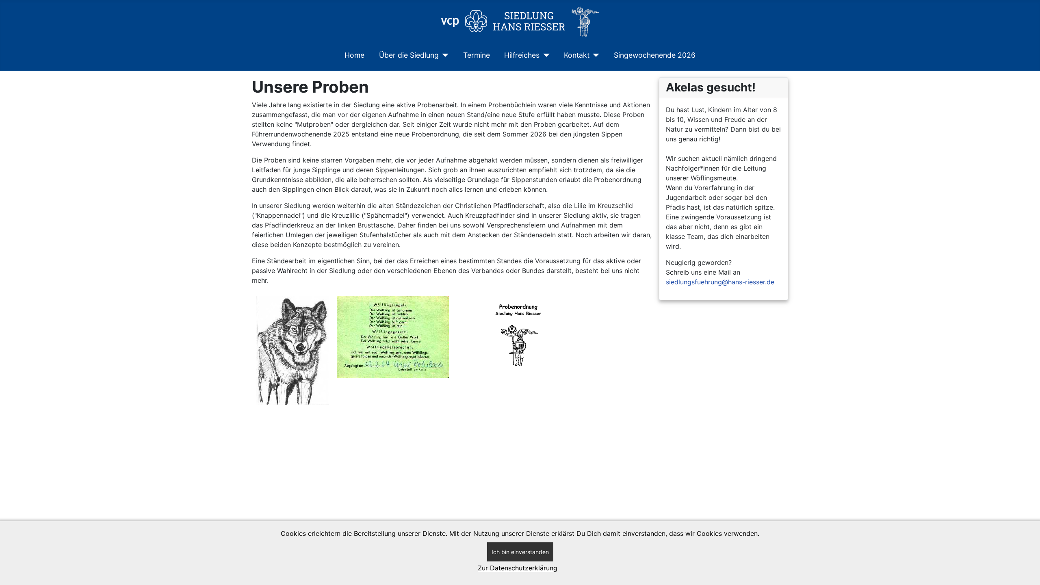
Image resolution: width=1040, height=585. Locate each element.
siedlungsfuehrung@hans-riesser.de (720, 282)
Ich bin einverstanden (520, 551)
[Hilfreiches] (545, 55)
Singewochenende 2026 (655, 55)
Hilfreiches (522, 55)
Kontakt (576, 55)
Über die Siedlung (409, 55)
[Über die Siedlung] (444, 55)
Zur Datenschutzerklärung (517, 568)
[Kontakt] (594, 55)
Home (354, 55)
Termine (476, 55)
